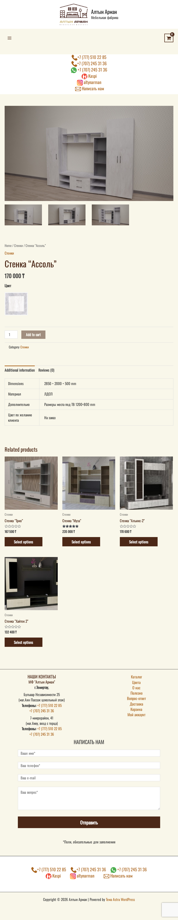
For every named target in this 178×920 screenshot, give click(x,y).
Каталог (136, 676)
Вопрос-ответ (136, 698)
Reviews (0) (46, 370)
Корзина (136, 709)
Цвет (8, 285)
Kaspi (92, 76)
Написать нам (92, 88)
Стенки (18, 245)
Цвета (136, 682)
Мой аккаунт (136, 714)
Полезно (136, 693)
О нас (136, 687)
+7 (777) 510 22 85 (91, 57)
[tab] (20, 370)
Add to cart (33, 334)
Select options (23, 541)
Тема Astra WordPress (120, 899)
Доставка (136, 703)
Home (8, 245)
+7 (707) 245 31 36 (92, 63)
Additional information (20, 370)
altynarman (92, 82)
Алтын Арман (104, 12)
